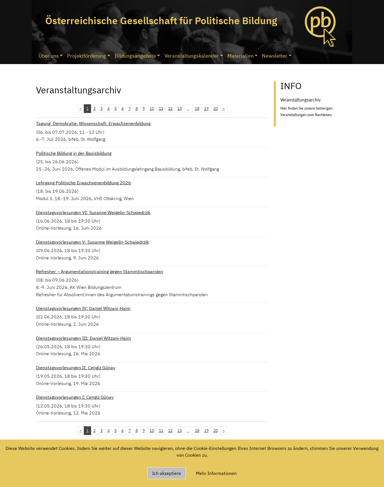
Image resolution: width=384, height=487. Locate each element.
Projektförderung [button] (86, 56)
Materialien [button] (240, 56)
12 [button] (170, 108)
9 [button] (144, 108)
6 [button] (122, 108)
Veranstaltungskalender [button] (191, 56)
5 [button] (115, 108)
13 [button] (179, 108)
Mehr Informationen (216, 473)
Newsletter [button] (274, 56)
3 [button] (101, 108)
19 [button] (206, 108)
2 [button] (94, 108)
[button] (80, 108)
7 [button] (129, 108)
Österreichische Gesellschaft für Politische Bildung (161, 20)
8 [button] (136, 108)
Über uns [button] (49, 56)
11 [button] (161, 108)
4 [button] (108, 108)
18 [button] (197, 108)
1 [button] (87, 108)
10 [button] (152, 108)
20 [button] (215, 108)
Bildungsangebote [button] (135, 56)
